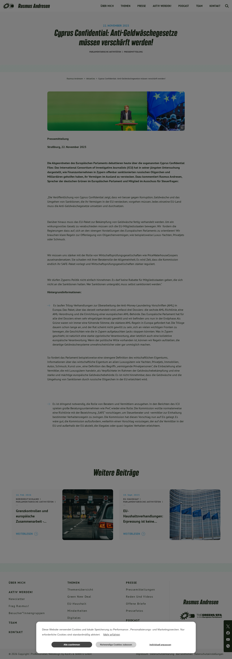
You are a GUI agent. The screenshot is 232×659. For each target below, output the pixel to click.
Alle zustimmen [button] (72, 644)
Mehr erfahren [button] (111, 634)
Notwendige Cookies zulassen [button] (116, 644)
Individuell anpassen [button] (160, 644)
